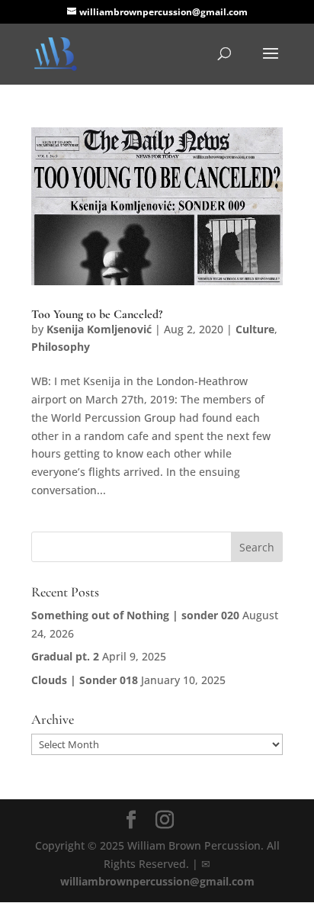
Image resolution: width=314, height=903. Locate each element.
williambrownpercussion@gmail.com (157, 881)
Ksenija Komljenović (99, 329)
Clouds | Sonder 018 (84, 680)
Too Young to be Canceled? (96, 314)
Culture (255, 329)
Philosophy (60, 346)
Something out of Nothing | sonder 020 (135, 615)
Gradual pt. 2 (65, 656)
